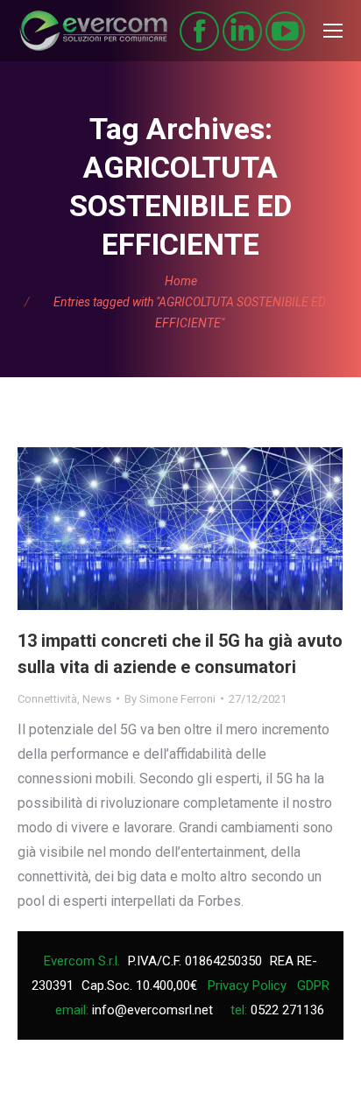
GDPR (313, 985)
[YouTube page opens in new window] (285, 31)
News (96, 698)
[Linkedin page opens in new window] (242, 31)
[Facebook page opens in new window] (199, 31)
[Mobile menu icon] (332, 30)
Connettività (47, 698)
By (170, 698)
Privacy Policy (247, 985)
